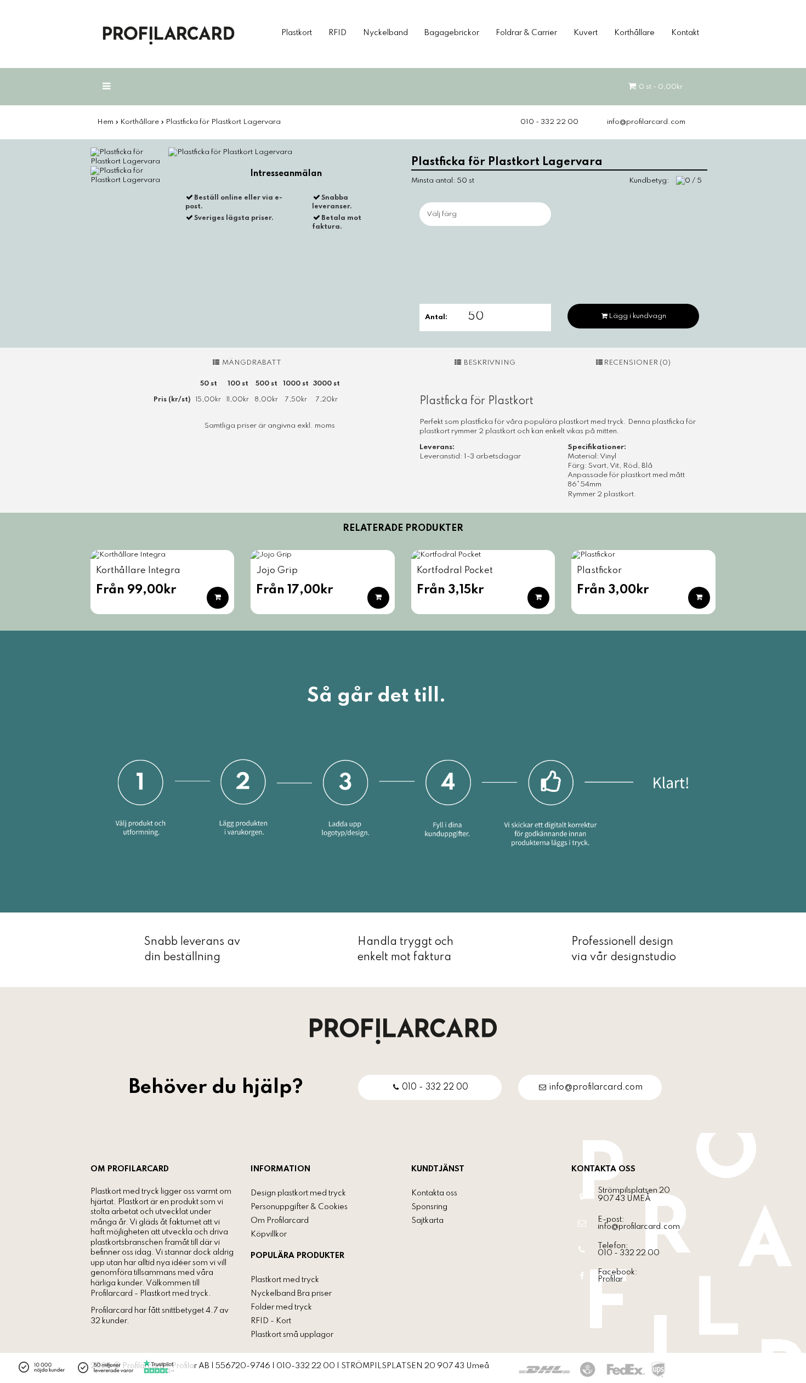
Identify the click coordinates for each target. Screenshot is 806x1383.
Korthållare (634, 33)
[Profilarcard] (403, 1030)
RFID (337, 33)
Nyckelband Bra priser (291, 1293)
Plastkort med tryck (285, 1280)
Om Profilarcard (280, 1221)
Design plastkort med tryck (298, 1193)
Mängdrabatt (250, 362)
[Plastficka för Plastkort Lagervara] (126, 156)
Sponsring (429, 1207)
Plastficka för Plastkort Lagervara (223, 122)
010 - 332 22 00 (549, 122)
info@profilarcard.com (646, 122)
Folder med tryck (281, 1307)
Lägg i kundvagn (637, 316)
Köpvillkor (269, 1234)
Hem (105, 122)
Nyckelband (385, 33)
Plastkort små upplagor (292, 1335)
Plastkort (296, 33)
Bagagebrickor (451, 33)
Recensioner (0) (637, 362)
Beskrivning (488, 362)
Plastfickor (599, 570)
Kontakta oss (434, 1193)
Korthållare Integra (138, 570)
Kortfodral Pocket (455, 570)
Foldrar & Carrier (526, 33)
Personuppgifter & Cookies (299, 1207)
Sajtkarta (427, 1221)
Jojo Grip (277, 570)
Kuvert (586, 33)
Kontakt (685, 33)
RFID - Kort (271, 1321)
